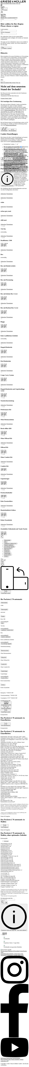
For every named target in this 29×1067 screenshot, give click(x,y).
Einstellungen (4, 130)
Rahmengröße (4, 609)
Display (3, 616)
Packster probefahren (6, 708)
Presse (19, 953)
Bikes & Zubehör (5, 3)
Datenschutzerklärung (9, 110)
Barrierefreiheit (16, 1058)
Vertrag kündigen (15, 1059)
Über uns (18, 3)
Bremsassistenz (8, 548)
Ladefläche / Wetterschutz (7, 630)
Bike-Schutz (12, 3)
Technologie (4, 955)
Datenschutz (9, 1058)
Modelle (3, 17)
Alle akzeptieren (12, 130)
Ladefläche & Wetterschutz (10, 543)
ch (6, 1061)
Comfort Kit (6, 551)
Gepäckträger (7, 553)
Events (21, 951)
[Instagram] (14, 970)
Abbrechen (3, 159)
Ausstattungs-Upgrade (9, 546)
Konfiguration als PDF (6, 704)
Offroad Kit (6, 550)
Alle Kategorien (4, 827)
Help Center (21, 955)
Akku (5, 542)
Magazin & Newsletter (14, 951)
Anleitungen (10, 955)
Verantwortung (4, 951)
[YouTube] (14, 1047)
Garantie (15, 955)
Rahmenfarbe (7, 540)
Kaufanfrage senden (5, 593)
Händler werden (13, 953)
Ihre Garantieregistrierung (11, 17)
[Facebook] (14, 1011)
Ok (2, 79)
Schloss (6, 556)
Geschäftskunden (5, 953)
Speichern (10, 159)
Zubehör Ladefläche (8, 545)
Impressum (3, 1058)
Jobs (22, 953)
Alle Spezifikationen (5, 725)
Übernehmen (9, 193)
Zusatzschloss (7, 554)
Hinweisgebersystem (6, 1059)
